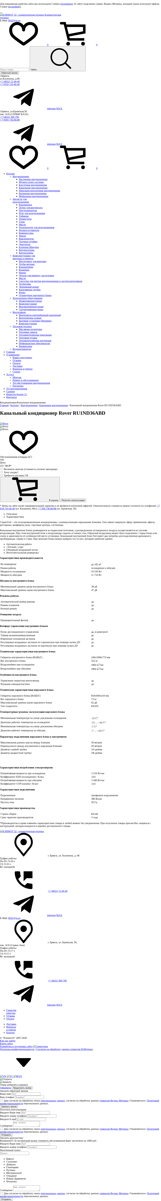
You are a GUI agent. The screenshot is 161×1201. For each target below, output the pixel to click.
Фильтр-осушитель (29, 230)
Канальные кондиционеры (33, 187)
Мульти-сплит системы (31, 182)
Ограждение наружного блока (35, 295)
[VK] (3, 1076)
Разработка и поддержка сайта (16, 1046)
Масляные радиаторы (30, 329)
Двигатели (24, 244)
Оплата (16, 363)
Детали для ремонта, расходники (36, 275)
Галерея (10, 391)
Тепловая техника (22, 326)
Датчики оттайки (28, 241)
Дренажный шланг (29, 286)
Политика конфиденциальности (17, 1049)
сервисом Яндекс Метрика (114, 1100)
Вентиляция (19, 312)
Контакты (11, 397)
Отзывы (17, 360)
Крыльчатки (25, 204)
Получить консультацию (73, 500)
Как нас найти (7, 1040)
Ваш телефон (7, 1097)
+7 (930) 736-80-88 (10, 120)
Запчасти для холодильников (21, 200)
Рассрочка (18, 386)
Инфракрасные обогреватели (34, 343)
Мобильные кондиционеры (33, 196)
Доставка (17, 366)
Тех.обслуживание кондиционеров (31, 383)
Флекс (22, 292)
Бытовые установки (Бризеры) (35, 320)
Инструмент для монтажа (32, 261)
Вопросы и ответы (23, 369)
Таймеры (24, 216)
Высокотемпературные (31, 306)
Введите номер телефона (13, 1116)
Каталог (10, 173)
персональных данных (53, 1100)
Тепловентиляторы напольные (35, 335)
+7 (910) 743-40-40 (10, 84)
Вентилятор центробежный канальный (40, 315)
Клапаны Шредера (29, 247)
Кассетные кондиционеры (33, 185)
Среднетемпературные (31, 309)
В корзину (53, 500)
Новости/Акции (16, 394)
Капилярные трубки (30, 289)
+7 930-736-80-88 (47, 508)
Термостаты (25, 219)
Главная (10, 352)
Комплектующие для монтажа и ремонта (24, 257)
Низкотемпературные (30, 301)
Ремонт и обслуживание (26, 380)
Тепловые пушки (28, 337)
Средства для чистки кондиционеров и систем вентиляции (50, 281)
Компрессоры (26, 233)
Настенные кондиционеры (33, 179)
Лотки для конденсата (30, 207)
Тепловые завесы (28, 332)
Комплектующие (28, 303)
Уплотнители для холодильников (36, 227)
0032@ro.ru (14, 20)
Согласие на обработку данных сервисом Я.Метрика (64, 1049)
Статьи (16, 371)
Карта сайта (6, 1043)
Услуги (10, 374)
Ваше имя (5, 1094)
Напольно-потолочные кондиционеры (39, 190)
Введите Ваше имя (10, 1112)
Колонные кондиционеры (33, 193)
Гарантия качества (11, 1011)
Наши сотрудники (22, 357)
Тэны (22, 221)
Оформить (5, 1087)
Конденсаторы (26, 250)
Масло (22, 224)
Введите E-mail (8, 1119)
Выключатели (26, 238)
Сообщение (6, 1125)
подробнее (66, 4)
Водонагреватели (22, 349)
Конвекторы (25, 346)
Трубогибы (25, 284)
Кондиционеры (21, 176)
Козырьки (24, 269)
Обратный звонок (9, 73)
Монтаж (17, 377)
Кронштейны (26, 267)
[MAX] (18, 1076)
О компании (12, 354)
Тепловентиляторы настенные (35, 340)
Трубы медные (27, 264)
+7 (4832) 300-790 (9, 117)
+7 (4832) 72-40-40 (10, 81)
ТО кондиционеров (16, 388)
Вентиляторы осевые (30, 318)
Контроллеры (26, 253)
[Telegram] (10, 1076)
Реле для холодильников (32, 213)
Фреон (22, 236)
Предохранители (28, 210)
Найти (34, 69)
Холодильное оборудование (27, 298)
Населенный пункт (10, 1150)
